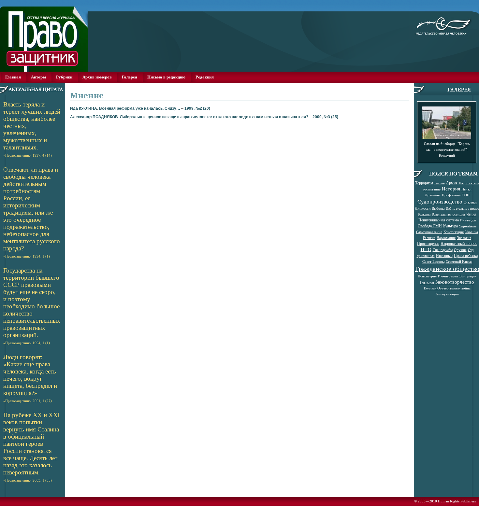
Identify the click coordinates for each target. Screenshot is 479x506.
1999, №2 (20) (197, 108)
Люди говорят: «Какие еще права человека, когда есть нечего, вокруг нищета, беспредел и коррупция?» (30, 378)
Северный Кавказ (459, 261)
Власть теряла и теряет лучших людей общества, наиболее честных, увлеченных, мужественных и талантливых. (31, 129)
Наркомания (446, 237)
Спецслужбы (443, 249)
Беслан (439, 183)
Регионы (427, 282)
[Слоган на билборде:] (446, 137)
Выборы (438, 208)
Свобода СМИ (430, 225)
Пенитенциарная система (438, 219)
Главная (13, 77)
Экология (464, 237)
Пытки (466, 189)
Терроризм (424, 182)
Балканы (424, 214)
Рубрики (64, 77)
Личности (422, 208)
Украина (471, 232)
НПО (426, 249)
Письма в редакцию (166, 77)
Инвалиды (468, 220)
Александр (94, 117)
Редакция (205, 77)
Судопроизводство (439, 201)
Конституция (453, 232)
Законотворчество (454, 282)
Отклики (470, 202)
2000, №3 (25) (325, 117)
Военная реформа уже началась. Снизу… (139, 108)
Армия (451, 182)
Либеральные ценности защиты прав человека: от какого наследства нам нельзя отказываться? (214, 117)
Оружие (460, 249)
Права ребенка (466, 255)
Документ (433, 195)
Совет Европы (433, 261)
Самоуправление (429, 232)
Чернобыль (467, 226)
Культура (450, 225)
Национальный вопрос (459, 243)
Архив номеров (97, 77)
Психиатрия (427, 276)
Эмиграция (467, 276)
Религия (429, 237)
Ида (83, 108)
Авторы (38, 77)
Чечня (471, 214)
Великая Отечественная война (447, 288)
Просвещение (428, 243)
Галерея (129, 77)
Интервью (444, 255)
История (451, 189)
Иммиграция (448, 276)
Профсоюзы (451, 195)
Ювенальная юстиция (448, 214)
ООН (466, 195)
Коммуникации (447, 294)
